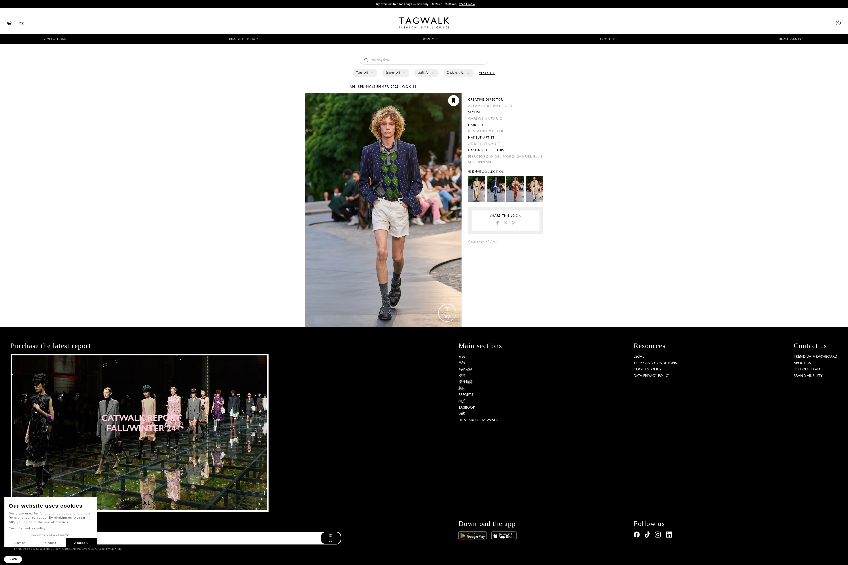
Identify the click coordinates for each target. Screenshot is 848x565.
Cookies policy (648, 369)
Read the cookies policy (27, 528)
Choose (50, 542)
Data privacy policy (652, 376)
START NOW (467, 4)
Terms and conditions (655, 363)
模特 (462, 376)
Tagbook (466, 407)
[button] (13, 559)
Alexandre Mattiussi (490, 106)
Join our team (807, 369)
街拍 (462, 401)
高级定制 (465, 369)
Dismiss (19, 542)
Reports (465, 395)
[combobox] (364, 73)
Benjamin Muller (486, 131)
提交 (330, 538)
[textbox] (364, 73)
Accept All (81, 542)
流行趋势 (465, 382)
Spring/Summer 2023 (378, 87)
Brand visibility (808, 376)
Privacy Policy (113, 549)
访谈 (462, 414)
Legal (639, 357)
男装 (462, 363)
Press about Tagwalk (478, 420)
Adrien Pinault (484, 144)
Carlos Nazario (485, 119)
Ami (354, 87)
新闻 (462, 388)
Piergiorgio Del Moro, (492, 157)
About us (802, 363)
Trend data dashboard (815, 357)
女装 (462, 357)
